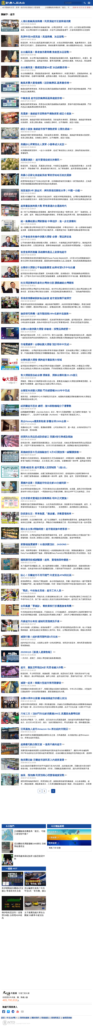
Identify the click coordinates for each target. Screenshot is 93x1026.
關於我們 (35, 1018)
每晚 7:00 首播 (55, 848)
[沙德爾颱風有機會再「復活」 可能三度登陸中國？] (7, 835)
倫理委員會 (67, 1018)
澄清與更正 (55, 1018)
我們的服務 (24, 1018)
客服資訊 (45, 1018)
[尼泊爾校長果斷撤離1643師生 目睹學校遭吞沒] (7, 847)
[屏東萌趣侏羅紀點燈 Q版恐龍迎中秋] (7, 859)
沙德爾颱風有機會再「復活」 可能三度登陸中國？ (47, 7)
